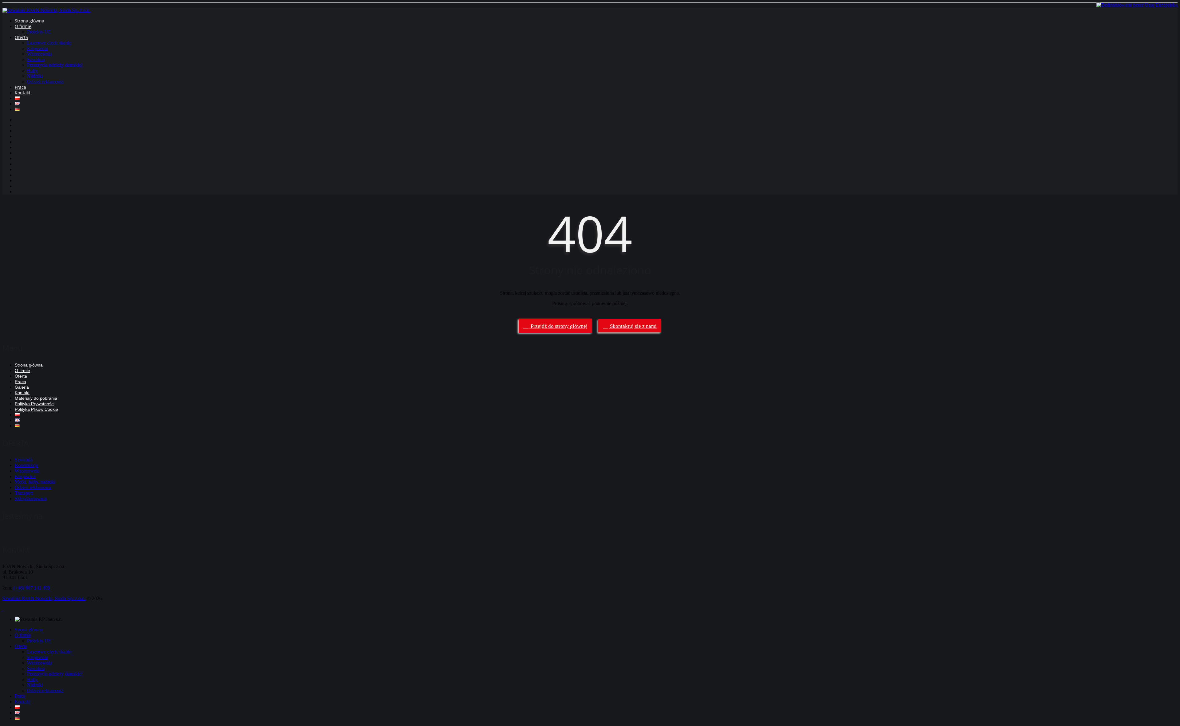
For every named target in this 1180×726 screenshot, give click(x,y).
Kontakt (22, 93)
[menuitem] (17, 707)
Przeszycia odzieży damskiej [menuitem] (54, 674)
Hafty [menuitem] (32, 679)
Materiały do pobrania (36, 398)
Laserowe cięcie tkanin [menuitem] (49, 651)
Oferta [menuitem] (21, 646)
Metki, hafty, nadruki (35, 482)
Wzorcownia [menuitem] (39, 662)
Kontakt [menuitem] (22, 701)
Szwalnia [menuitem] (36, 668)
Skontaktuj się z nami (633, 326)
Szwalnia (36, 59)
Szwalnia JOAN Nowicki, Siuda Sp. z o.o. (44, 598)
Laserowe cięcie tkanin (49, 42)
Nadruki (35, 76)
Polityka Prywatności (34, 403)
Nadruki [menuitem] (35, 685)
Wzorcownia (39, 54)
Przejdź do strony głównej (558, 326)
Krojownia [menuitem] (37, 657)
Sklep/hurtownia (31, 498)
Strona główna (29, 21)
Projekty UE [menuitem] (39, 640)
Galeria (22, 387)
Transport (24, 493)
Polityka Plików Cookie (36, 409)
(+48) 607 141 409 (32, 588)
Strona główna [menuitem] (29, 629)
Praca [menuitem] (20, 696)
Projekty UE (39, 31)
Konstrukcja (26, 465)
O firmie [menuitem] (23, 635)
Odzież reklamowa (45, 81)
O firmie (23, 26)
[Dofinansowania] (1137, 5)
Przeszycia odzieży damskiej (54, 65)
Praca (20, 87)
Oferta (21, 37)
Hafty (32, 70)
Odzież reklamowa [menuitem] (45, 690)
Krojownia (37, 48)
